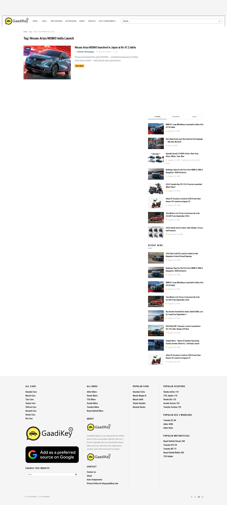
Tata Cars (29, 399)
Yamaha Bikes (93, 407)
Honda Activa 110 (171, 392)
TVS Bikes (91, 399)
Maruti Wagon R (139, 395)
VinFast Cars (30, 407)
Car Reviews (70, 21)
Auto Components (107, 21)
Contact (92, 21)
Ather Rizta (168, 428)
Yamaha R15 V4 (170, 445)
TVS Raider (168, 456)
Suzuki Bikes (92, 403)
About (82, 21)
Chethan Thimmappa (85, 52)
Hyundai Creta (139, 392)
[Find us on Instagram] (202, 497)
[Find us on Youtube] (199, 497)
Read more (80, 66)
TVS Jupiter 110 (170, 395)
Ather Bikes (92, 392)
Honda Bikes (92, 395)
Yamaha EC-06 (169, 420)
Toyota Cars (30, 403)
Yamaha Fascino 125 (172, 407)
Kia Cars (29, 418)
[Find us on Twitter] (195, 497)
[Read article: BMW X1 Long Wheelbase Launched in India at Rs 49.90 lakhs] (156, 287)
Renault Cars (30, 411)
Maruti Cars (30, 395)
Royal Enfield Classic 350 (174, 441)
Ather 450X (168, 424)
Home (25, 32)
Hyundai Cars (31, 392)
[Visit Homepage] (17, 21)
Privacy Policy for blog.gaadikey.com (102, 483)
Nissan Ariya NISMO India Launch (44, 32)
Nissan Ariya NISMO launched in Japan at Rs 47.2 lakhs (105, 47)
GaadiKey (33, 497)
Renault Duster (139, 407)
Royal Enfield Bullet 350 (173, 452)
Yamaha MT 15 (169, 449)
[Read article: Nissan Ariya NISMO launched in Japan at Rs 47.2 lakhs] (47, 62)
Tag (30, 32)
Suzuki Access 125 (171, 403)
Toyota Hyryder (139, 403)
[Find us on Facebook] (191, 497)
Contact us (91, 472)
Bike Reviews (56, 21)
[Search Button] (220, 21)
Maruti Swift (138, 399)
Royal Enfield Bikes (95, 411)
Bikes (35, 21)
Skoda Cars (30, 414)
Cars (44, 21)
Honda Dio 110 (169, 399)
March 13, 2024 (105, 52)
